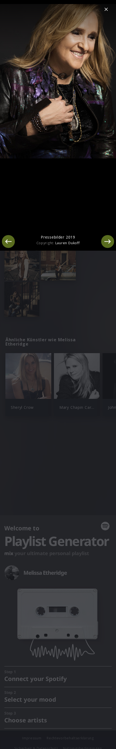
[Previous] (8, 241)
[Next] (107, 241)
